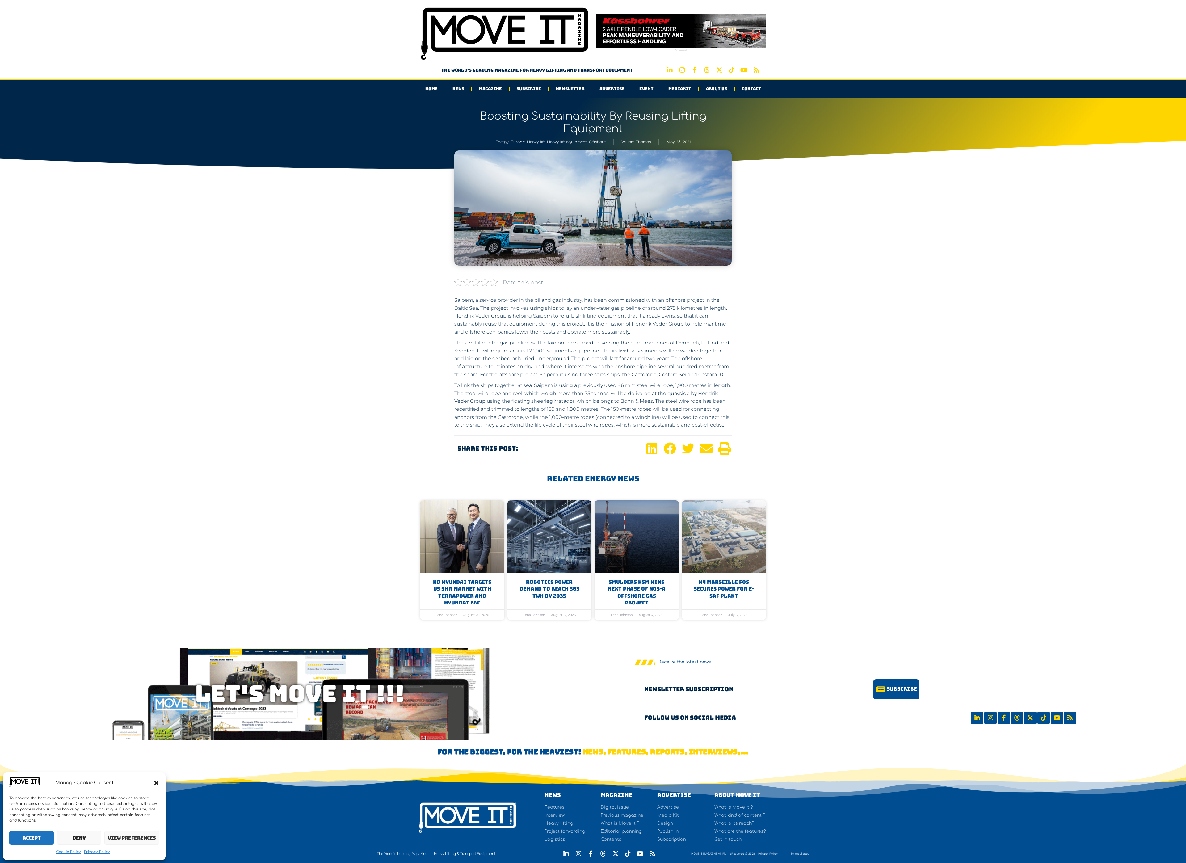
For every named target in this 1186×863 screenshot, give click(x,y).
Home (431, 88)
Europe (518, 142)
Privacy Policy (97, 852)
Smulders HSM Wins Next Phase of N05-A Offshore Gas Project (637, 592)
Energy (502, 142)
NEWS (553, 794)
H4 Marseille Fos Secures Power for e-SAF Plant (724, 589)
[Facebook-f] (694, 70)
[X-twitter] (719, 70)
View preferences (132, 838)
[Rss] (756, 70)
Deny (79, 838)
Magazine (490, 88)
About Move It (737, 794)
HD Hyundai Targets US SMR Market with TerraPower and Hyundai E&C (462, 592)
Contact (751, 88)
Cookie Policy (68, 852)
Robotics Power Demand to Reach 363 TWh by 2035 (549, 589)
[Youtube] (744, 70)
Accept (32, 838)
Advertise (612, 88)
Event (646, 88)
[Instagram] (682, 70)
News (458, 88)
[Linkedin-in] (670, 70)
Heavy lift (536, 142)
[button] (156, 783)
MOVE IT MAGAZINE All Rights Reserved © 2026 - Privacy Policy (734, 853)
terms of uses (800, 853)
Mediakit (679, 88)
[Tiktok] (731, 70)
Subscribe (529, 88)
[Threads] (707, 70)
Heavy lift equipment (567, 142)
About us (716, 88)
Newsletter (570, 88)
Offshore (597, 142)
